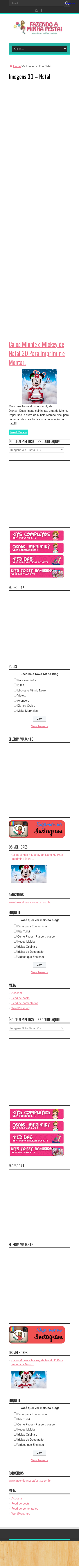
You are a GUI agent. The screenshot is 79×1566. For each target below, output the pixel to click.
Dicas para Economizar (32, 926)
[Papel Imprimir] (37, 552)
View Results (39, 726)
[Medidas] (37, 565)
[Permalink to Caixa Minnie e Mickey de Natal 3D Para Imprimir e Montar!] (39, 403)
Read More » (18, 432)
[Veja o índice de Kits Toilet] (37, 577)
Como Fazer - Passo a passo (36, 936)
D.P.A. (21, 685)
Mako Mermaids (27, 710)
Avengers (23, 700)
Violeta (21, 695)
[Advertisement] (42, 111)
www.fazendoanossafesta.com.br (30, 902)
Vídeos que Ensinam (30, 956)
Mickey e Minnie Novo (31, 690)
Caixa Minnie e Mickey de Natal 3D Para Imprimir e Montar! (37, 353)
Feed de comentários (24, 1003)
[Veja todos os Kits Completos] (37, 540)
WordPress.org (20, 1008)
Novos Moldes (26, 941)
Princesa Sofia (26, 680)
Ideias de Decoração (30, 951)
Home (17, 66)
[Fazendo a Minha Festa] (39, 31)
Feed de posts (20, 998)
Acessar (16, 993)
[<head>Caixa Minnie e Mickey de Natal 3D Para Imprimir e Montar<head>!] (29, 883)
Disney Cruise (26, 705)
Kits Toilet (23, 931)
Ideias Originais (27, 946)
